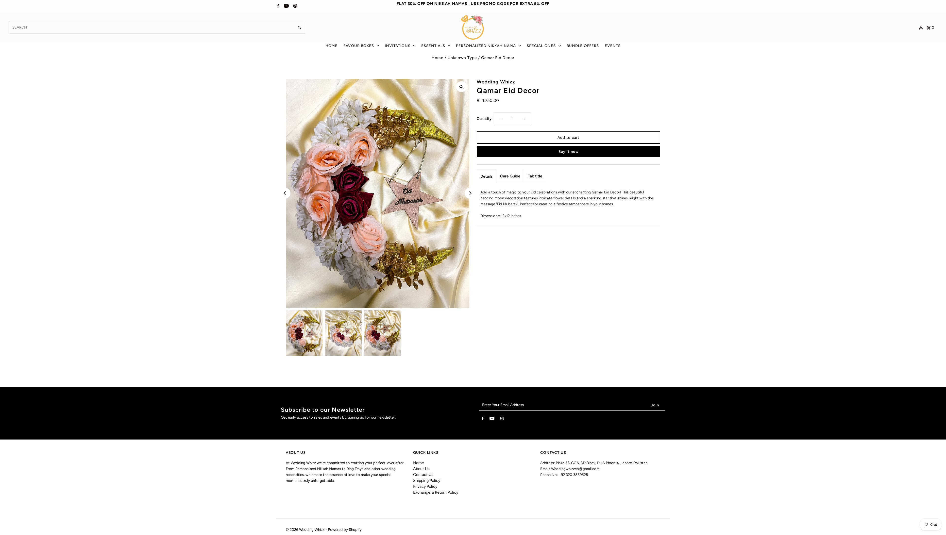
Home (437, 57)
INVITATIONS (397, 46)
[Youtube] (286, 6)
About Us (421, 468)
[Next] (470, 193)
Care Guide (510, 176)
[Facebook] (277, 6)
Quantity (484, 118)
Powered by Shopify (345, 529)
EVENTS (613, 46)
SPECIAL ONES (541, 46)
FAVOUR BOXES (358, 46)
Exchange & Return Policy (435, 492)
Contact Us (423, 474)
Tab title (535, 176)
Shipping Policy (426, 480)
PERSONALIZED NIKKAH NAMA (486, 46)
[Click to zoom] (461, 86)
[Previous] (285, 193)
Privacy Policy (425, 486)
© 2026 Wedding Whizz (305, 529)
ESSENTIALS (433, 46)
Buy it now (568, 151)
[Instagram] (294, 6)
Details (486, 176)
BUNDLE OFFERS (583, 46)
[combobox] (151, 27)
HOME (331, 46)
